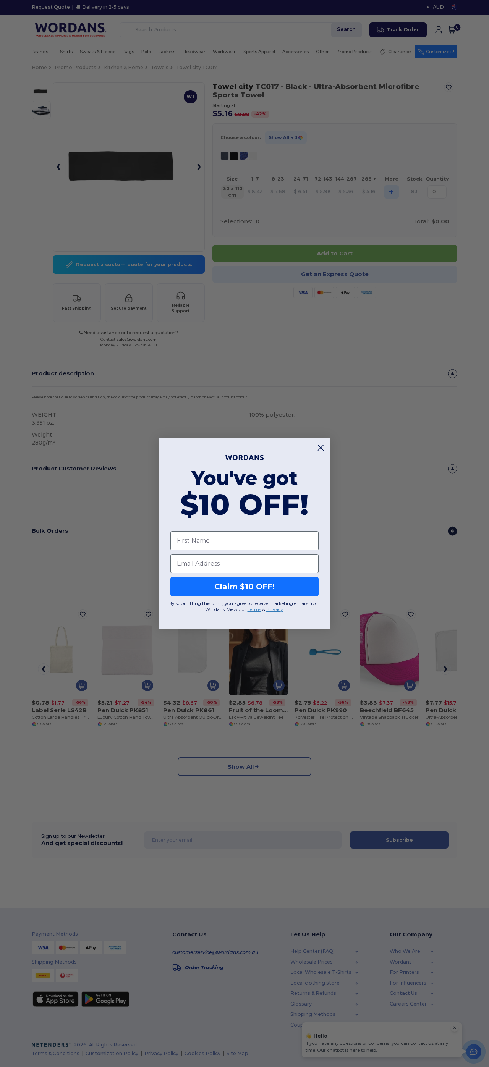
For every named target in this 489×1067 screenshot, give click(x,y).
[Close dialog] (320, 447)
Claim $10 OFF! (244, 586)
